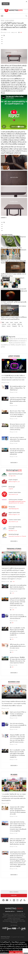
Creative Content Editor (15, 492)
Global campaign (9, 20)
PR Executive (12, 506)
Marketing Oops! (5, 937)
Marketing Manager (14, 534)
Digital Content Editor (14, 512)
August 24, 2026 (14, 443)
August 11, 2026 (14, 650)
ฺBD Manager (12, 486)
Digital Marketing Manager (16, 474)
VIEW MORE (13, 462)
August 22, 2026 (5, 708)
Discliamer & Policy (5, 938)
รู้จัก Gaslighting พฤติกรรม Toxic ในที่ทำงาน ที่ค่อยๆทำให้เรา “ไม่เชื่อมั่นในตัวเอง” (18, 388)
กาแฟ (9, 324)
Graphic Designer (13, 479)
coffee (7, 322)
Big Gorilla (14, 32)
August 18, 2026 (14, 620)
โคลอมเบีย (14, 326)
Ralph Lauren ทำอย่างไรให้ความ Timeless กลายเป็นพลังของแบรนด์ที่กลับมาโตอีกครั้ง (18, 713)
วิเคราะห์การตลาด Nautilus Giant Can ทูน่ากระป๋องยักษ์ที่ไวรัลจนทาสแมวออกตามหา (18, 616)
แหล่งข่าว (3, 217)
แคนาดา (9, 326)
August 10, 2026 (14, 591)
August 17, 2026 (14, 744)
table (21, 322)
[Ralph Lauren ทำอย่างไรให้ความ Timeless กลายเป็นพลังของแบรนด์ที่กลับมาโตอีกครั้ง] (5, 713)
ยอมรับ (12, 952)
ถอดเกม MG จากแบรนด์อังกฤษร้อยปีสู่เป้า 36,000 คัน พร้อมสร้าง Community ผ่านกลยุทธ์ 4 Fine (18, 587)
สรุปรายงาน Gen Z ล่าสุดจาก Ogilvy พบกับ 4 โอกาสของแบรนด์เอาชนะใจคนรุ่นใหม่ (18, 439)
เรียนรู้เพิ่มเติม (19, 952)
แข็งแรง (3, 326)
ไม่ (22, 326)
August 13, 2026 (14, 637)
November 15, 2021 (6, 32)
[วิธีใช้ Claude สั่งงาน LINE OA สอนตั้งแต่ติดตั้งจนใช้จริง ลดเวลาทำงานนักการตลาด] (5, 645)
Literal (11, 322)
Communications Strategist (16, 499)
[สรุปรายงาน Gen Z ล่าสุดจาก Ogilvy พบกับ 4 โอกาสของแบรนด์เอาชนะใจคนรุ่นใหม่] (5, 438)
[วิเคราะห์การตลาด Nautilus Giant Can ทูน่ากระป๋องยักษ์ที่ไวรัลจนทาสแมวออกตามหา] (5, 616)
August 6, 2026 (14, 607)
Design (2, 20)
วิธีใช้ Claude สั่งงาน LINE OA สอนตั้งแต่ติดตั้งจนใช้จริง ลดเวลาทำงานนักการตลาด (18, 646)
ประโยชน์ (14, 324)
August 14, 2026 (5, 581)
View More (13, 541)
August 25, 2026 (5, 382)
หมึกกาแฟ (20, 324)
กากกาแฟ (4, 324)
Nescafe (16, 322)
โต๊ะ (19, 326)
